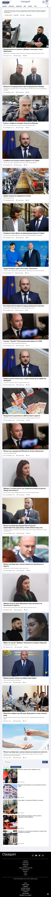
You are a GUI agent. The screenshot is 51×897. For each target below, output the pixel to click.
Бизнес (25, 871)
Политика (22, 15)
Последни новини (8, 15)
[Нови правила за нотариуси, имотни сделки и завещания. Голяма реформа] (10, 822)
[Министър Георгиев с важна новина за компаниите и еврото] (25, 549)
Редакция (25, 886)
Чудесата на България (25, 868)
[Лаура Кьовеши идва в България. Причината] (25, 254)
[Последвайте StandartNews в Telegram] (7, 3)
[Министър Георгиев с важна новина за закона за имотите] (25, 737)
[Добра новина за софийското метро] (25, 181)
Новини (25, 861)
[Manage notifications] (48, 894)
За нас (25, 883)
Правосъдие (28, 15)
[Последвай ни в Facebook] (32, 855)
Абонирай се (6, 2)
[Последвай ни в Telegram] (42, 855)
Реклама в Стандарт (25, 890)
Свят (25, 873)
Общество (16, 15)
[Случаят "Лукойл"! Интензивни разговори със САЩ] (25, 326)
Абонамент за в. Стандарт (26, 895)
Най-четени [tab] (6, 767)
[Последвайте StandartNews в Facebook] (2, 3)
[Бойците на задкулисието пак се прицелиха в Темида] (25, 72)
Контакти (25, 891)
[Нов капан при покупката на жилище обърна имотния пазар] (10, 791)
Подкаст (25, 866)
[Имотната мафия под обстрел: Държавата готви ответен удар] (25, 699)
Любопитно (25, 869)
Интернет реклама (25, 888)
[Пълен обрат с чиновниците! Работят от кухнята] (10, 807)
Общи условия (25, 884)
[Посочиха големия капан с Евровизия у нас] (10, 776)
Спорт (25, 874)
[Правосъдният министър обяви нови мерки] (25, 663)
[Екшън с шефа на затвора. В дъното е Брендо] (25, 108)
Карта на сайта (25, 893)
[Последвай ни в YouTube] (36, 855)
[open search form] (47, 6)
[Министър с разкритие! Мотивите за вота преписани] (25, 436)
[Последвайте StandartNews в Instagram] (4, 3)
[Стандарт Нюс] (9, 855)
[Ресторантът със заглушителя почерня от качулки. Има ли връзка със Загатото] (10, 837)
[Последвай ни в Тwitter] (39, 855)
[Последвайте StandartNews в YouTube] (6, 3)
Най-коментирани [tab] (15, 767)
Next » (45, 762)
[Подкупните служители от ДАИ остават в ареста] (25, 401)
